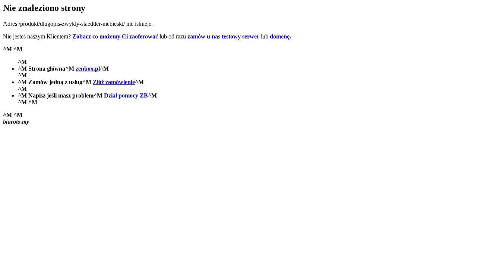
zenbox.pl (88, 68)
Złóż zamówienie (114, 82)
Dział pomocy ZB (126, 95)
